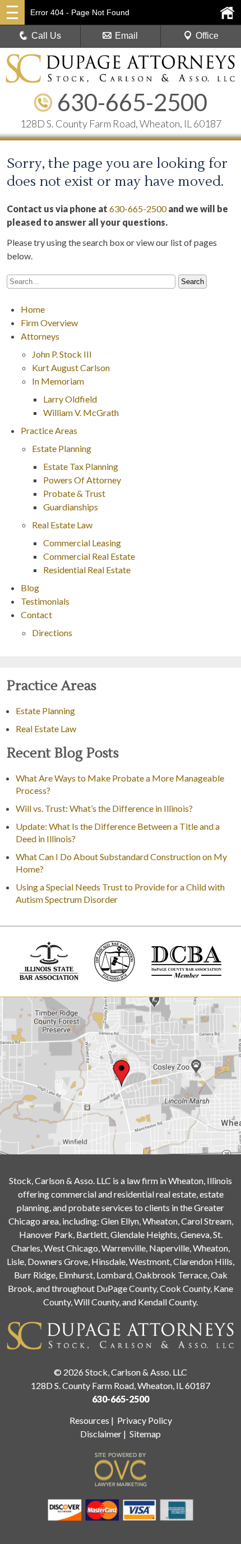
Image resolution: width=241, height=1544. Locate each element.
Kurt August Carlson (71, 367)
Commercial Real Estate (89, 556)
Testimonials (45, 601)
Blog (30, 587)
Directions (52, 632)
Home (33, 309)
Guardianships (70, 506)
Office (207, 35)
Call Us (46, 35)
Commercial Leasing (82, 542)
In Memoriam (58, 381)
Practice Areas (49, 430)
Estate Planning (61, 448)
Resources (89, 1420)
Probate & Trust (74, 493)
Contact (36, 614)
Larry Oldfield (70, 399)
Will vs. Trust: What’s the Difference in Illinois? (104, 808)
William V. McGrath (81, 412)
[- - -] (12, 12)
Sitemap (145, 1433)
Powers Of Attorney (82, 479)
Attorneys (40, 336)
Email (126, 35)
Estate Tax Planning (80, 466)
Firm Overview (49, 322)
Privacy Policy (144, 1420)
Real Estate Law (62, 524)
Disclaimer (101, 1433)
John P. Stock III (62, 354)
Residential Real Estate (87, 569)
